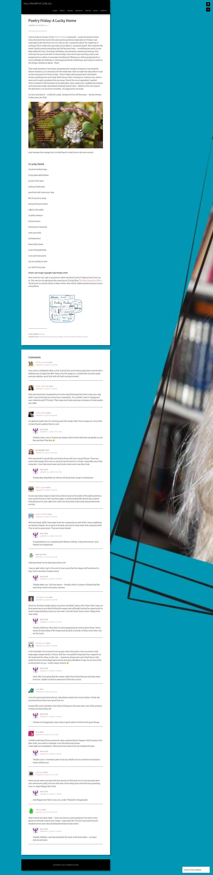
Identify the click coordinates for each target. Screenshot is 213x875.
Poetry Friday (60, 37)
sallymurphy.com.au (38, 3)
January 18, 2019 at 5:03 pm (46, 812)
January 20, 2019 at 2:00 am (46, 517)
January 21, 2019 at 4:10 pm (51, 579)
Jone (37, 732)
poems (60, 337)
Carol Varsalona (42, 386)
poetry (67, 337)
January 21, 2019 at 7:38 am (50, 831)
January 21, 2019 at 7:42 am (50, 717)
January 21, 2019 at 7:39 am (50, 794)
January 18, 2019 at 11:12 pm (47, 735)
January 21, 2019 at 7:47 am (50, 622)
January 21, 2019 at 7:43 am (50, 671)
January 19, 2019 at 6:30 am (46, 692)
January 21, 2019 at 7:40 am (50, 754)
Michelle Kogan (42, 362)
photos (54, 337)
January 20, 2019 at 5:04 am (46, 453)
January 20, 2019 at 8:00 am (46, 415)
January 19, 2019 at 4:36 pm (46, 646)
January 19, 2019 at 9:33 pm (46, 557)
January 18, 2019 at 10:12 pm (47, 775)
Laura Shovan (41, 413)
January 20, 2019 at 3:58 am (46, 490)
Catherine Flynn (42, 597)
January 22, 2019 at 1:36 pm (46, 365)
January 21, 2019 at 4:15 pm (51, 536)
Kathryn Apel (41, 643)
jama (37, 689)
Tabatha (39, 810)
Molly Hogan (41, 488)
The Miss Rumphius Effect (90, 280)
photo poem (44, 337)
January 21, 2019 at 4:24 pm (51, 472)
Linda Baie (39, 772)
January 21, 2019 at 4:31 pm (51, 432)
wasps (85, 337)
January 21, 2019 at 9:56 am (46, 389)
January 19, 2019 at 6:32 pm (46, 600)
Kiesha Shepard (42, 514)
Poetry (42, 334)
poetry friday (76, 337)
